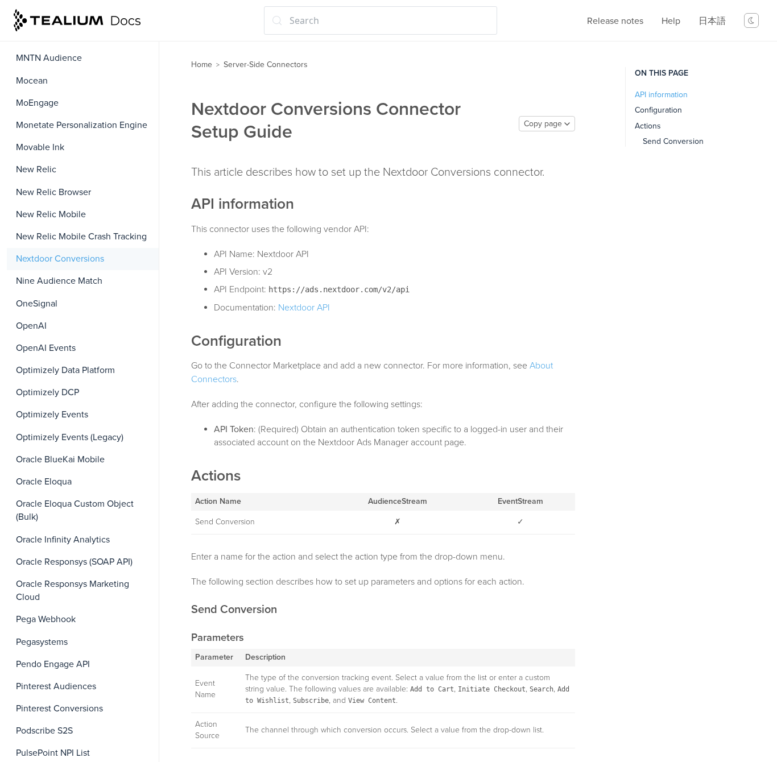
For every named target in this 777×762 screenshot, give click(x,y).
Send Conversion (673, 141)
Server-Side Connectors (266, 64)
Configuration (658, 110)
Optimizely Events (52, 414)
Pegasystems (42, 642)
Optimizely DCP (47, 392)
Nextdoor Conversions (60, 258)
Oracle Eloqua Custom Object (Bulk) (75, 510)
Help (671, 21)
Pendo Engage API (53, 664)
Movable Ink (40, 147)
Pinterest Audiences (56, 686)
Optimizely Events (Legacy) (69, 437)
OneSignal (36, 303)
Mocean (32, 80)
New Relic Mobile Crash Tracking (81, 236)
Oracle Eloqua (44, 481)
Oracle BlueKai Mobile (60, 459)
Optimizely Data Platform (65, 370)
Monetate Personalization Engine (81, 125)
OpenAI (31, 326)
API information (661, 95)
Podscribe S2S (44, 730)
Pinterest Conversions (59, 708)
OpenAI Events (46, 348)
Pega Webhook (46, 619)
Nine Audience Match (59, 281)
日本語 (712, 21)
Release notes (615, 21)
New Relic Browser (53, 192)
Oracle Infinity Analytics (63, 539)
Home (201, 64)
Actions (648, 126)
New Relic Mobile (51, 214)
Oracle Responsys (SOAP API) (74, 562)
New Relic (36, 169)
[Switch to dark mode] (751, 20)
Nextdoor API (304, 307)
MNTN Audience (49, 58)
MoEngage (37, 103)
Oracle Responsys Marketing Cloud (72, 590)
